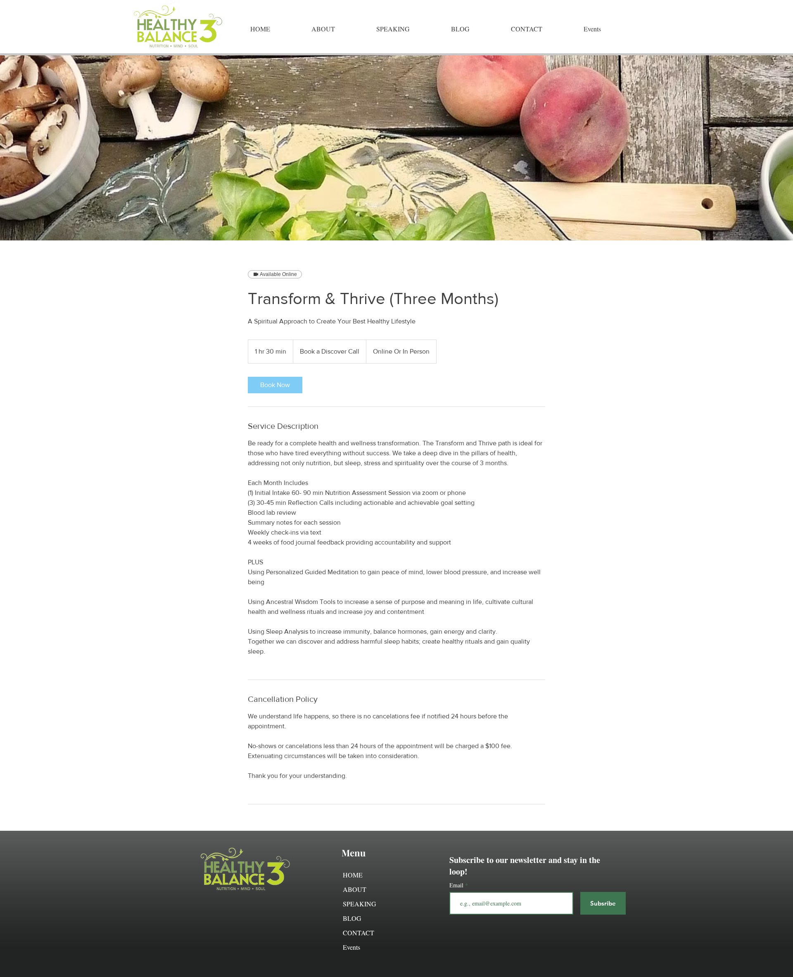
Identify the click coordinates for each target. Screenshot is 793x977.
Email (457, 885)
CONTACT (358, 932)
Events (351, 947)
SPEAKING (359, 903)
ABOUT (354, 889)
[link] (275, 385)
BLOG (352, 918)
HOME (353, 874)
